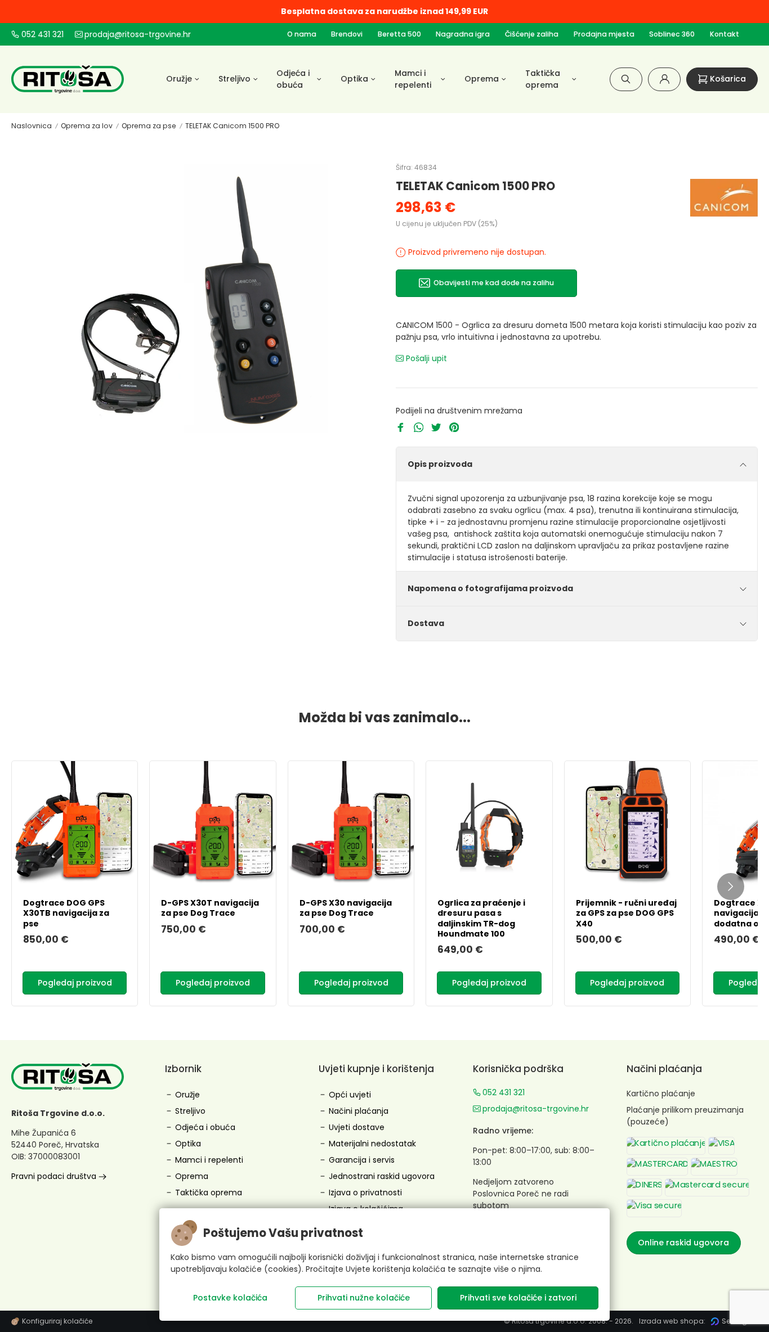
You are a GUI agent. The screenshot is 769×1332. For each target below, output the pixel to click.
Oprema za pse (149, 125)
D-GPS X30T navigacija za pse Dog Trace (210, 908)
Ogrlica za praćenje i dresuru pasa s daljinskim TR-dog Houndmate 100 (481, 918)
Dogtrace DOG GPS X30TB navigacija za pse (66, 913)
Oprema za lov (87, 125)
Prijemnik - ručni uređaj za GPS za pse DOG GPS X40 (626, 913)
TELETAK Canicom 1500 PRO (232, 125)
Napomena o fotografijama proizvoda (490, 588)
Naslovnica (31, 125)
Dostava (426, 623)
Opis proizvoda (440, 464)
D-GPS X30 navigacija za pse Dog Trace (345, 908)
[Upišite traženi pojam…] (626, 79)
